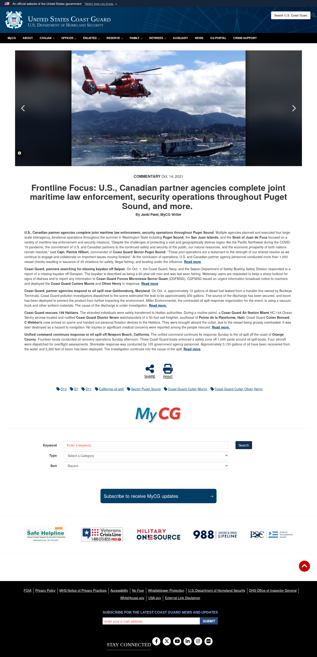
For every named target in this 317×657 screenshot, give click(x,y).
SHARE (149, 376)
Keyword (50, 445)
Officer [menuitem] (67, 38)
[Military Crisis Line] (102, 534)
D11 (89, 389)
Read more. (158, 305)
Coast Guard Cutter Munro (187, 389)
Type (53, 455)
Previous (23, 108)
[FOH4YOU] (271, 534)
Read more (192, 261)
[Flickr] (208, 641)
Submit (209, 621)
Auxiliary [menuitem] (180, 38)
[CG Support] (158, 534)
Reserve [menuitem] (113, 38)
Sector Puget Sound (146, 389)
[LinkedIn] (188, 641)
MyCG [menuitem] (12, 38)
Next (293, 108)
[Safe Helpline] (45, 534)
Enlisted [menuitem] (90, 38)
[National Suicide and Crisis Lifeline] (215, 534)
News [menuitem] (199, 38)
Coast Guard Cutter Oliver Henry (239, 389)
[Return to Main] (304, 569)
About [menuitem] (28, 38)
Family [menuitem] (134, 38)
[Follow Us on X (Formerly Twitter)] (167, 641)
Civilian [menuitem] (46, 38)
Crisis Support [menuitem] (245, 38)
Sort (53, 465)
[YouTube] (177, 641)
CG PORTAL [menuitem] (218, 38)
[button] (101, 3)
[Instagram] (198, 641)
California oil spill (111, 389)
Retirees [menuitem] (156, 38)
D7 (76, 389)
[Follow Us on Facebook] (156, 641)
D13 (64, 389)
